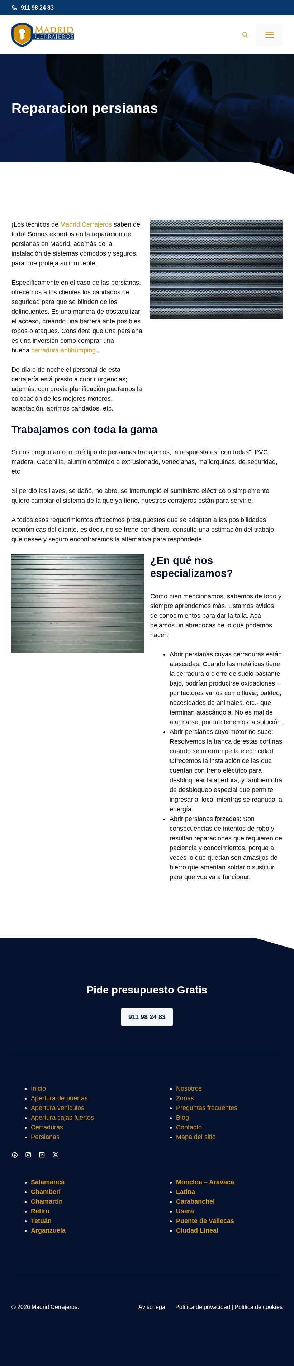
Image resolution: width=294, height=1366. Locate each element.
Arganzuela (48, 1230)
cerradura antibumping (63, 350)
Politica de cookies (258, 1307)
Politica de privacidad (202, 1307)
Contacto (189, 1127)
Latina (185, 1191)
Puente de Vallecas (205, 1220)
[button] (245, 35)
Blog (182, 1117)
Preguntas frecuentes (206, 1107)
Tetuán (41, 1220)
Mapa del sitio (196, 1136)
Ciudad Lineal (197, 1230)
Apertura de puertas (59, 1098)
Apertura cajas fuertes (62, 1117)
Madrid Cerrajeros (86, 224)
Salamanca (48, 1182)
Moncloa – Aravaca (205, 1182)
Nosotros (189, 1088)
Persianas (45, 1136)
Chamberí (46, 1191)
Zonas (185, 1098)
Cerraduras (47, 1127)
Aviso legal (152, 1307)
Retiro (40, 1211)
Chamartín (47, 1201)
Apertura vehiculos (57, 1107)
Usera (185, 1211)
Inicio (38, 1088)
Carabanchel (195, 1201)
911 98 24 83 (37, 8)
